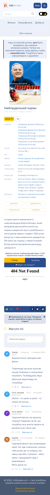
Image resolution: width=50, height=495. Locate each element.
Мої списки (25, 33)
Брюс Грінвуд (38, 179)
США (42, 165)
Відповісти (26, 387)
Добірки (39, 22)
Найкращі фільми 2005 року (31, 124)
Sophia (15, 438)
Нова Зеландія (25, 165)
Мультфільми (25, 22)
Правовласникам (25, 491)
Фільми (11, 22)
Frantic (15, 352)
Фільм (21, 158)
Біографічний (38, 158)
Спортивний (24, 161)
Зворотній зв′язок (25, 488)
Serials (15, 5)
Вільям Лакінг (38, 182)
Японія (36, 165)
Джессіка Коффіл (26, 185)
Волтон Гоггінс (25, 182)
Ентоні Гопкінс (24, 179)
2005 (20, 155)
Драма (28, 158)
